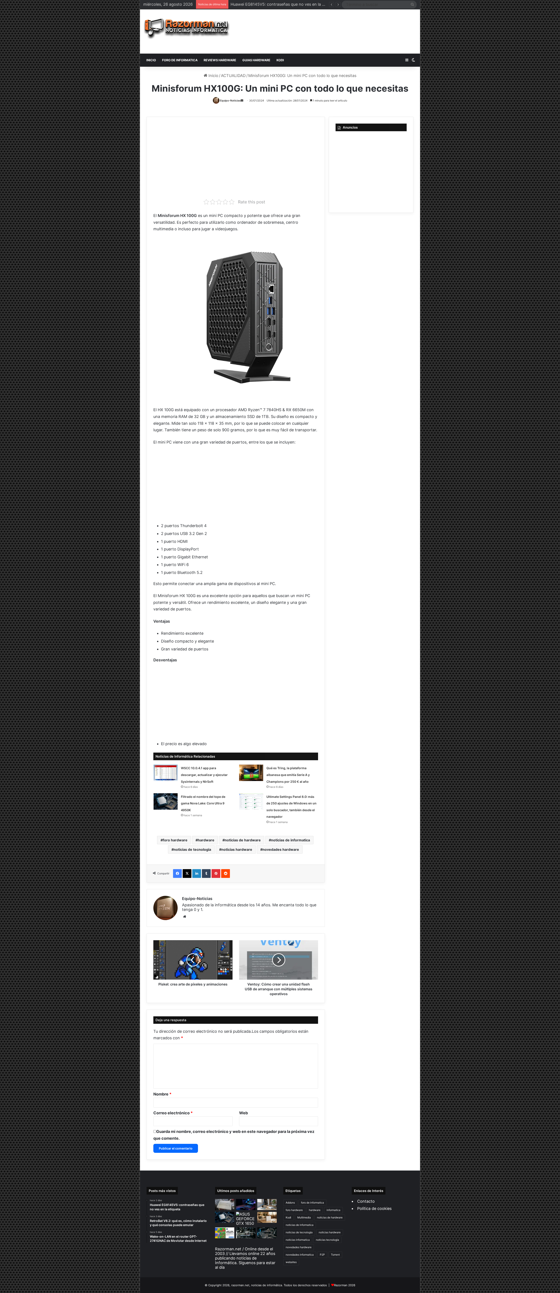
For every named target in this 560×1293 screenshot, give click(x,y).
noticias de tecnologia (192, 849)
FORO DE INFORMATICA (180, 60)
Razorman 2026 (344, 1285)
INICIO (151, 60)
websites (291, 1262)
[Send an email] (242, 100)
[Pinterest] (216, 873)
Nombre (162, 1094)
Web (243, 1113)
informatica (333, 1210)
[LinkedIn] (196, 873)
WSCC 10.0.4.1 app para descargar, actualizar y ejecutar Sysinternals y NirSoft (204, 774)
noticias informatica (298, 1239)
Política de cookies (374, 1208)
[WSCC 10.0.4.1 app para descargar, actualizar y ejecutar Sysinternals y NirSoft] (166, 773)
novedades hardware (280, 849)
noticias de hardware (243, 840)
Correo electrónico (173, 1113)
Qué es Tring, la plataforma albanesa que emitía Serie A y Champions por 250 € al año (288, 774)
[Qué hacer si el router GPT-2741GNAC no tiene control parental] (267, 1217)
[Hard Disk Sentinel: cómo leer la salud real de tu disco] (267, 1232)
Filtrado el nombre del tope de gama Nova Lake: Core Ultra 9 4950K (203, 803)
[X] (187, 873)
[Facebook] (177, 873)
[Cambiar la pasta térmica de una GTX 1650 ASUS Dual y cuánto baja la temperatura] (246, 1219)
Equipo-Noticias (230, 100)
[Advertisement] (326, 31)
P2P (322, 1254)
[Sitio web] (184, 916)
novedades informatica (300, 1254)
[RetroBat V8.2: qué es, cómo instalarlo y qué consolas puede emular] (246, 1204)
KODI (280, 60)
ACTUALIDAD (233, 75)
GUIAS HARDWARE (256, 60)
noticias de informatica (290, 840)
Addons (290, 1202)
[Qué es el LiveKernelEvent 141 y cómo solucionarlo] (246, 1232)
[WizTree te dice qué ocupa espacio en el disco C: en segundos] (224, 1232)
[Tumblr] (206, 873)
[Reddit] (225, 873)
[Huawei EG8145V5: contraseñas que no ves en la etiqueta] (224, 1204)
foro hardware (175, 840)
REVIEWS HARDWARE (220, 60)
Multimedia (304, 1217)
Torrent (335, 1254)
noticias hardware (236, 849)
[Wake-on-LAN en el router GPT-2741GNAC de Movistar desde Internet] (267, 1204)
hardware (206, 840)
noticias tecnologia (327, 1239)
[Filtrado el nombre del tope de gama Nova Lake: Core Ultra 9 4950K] (166, 801)
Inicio (212, 75)
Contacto (366, 1201)
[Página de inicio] (186, 28)
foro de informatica (312, 1202)
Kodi (288, 1217)
